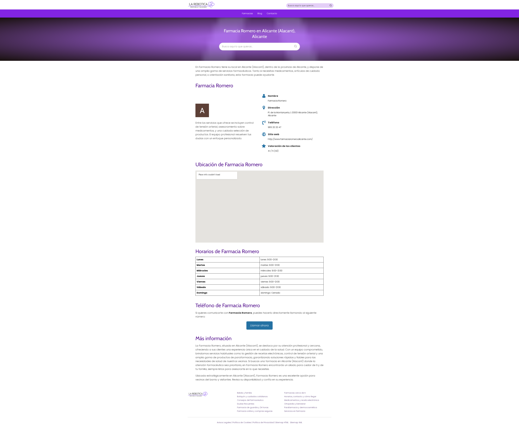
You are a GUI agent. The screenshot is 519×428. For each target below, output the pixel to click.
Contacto (272, 13)
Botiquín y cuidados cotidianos (252, 396)
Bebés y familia (244, 393)
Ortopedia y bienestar (295, 403)
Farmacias (247, 13)
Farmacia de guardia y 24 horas (252, 407)
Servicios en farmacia (294, 411)
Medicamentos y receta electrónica (301, 400)
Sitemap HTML (282, 422)
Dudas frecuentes (245, 403)
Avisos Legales (224, 422)
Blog (259, 13)
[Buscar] (330, 5)
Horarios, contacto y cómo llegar (300, 396)
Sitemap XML (296, 422)
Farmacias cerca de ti (295, 393)
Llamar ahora (259, 325)
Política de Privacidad (263, 422)
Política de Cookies (242, 422)
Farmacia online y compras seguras (254, 411)
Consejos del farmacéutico (250, 400)
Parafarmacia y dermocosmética (300, 407)
